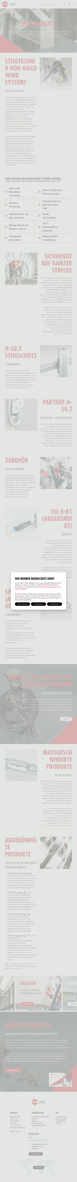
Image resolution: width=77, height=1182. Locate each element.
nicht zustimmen (19, 596)
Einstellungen (45, 598)
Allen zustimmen (22, 604)
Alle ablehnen (38, 604)
